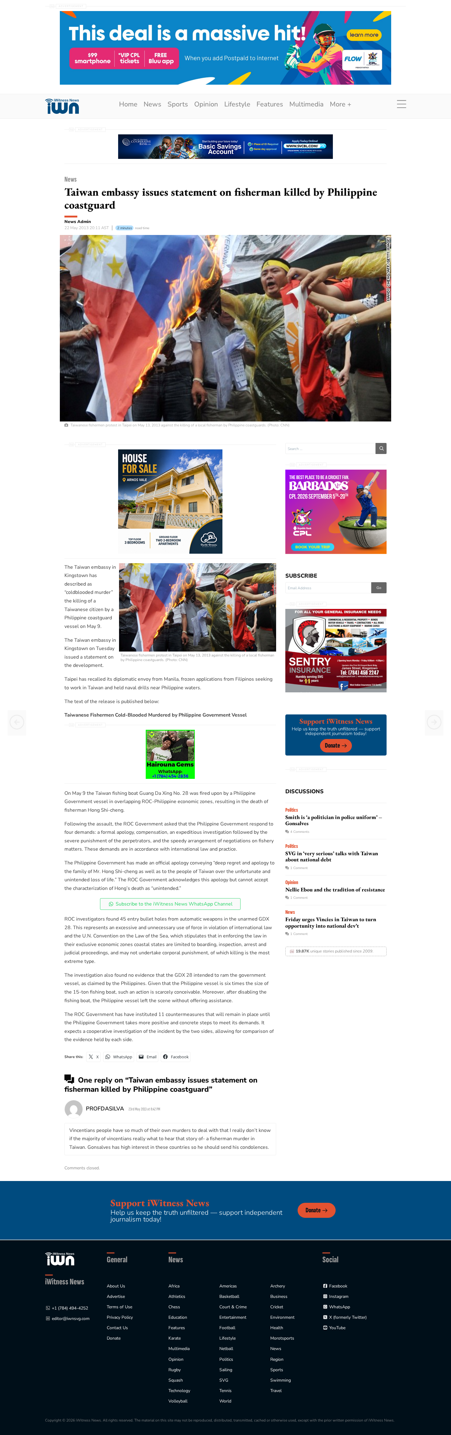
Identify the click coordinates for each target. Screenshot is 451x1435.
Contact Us (117, 1328)
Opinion (206, 104)
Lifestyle (237, 104)
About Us (116, 1286)
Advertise (116, 1296)
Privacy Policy (120, 1317)
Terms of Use (119, 1307)
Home (128, 104)
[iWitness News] (59, 1259)
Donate (332, 745)
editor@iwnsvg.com (71, 1319)
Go (378, 587)
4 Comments (299, 831)
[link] (62, 106)
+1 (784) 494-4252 (70, 1308)
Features (269, 104)
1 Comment (299, 868)
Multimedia (306, 104)
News (152, 104)
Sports (178, 104)
